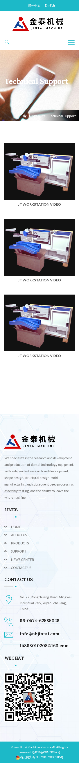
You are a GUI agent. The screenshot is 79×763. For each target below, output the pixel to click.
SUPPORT (18, 551)
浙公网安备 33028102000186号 (42, 757)
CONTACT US (21, 568)
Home (33, 116)
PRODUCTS (20, 543)
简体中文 (34, 5)
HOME (16, 527)
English (50, 5)
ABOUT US (19, 535)
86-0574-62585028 (39, 620)
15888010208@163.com (44, 645)
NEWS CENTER (22, 560)
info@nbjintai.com (39, 633)
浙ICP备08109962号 (46, 752)
